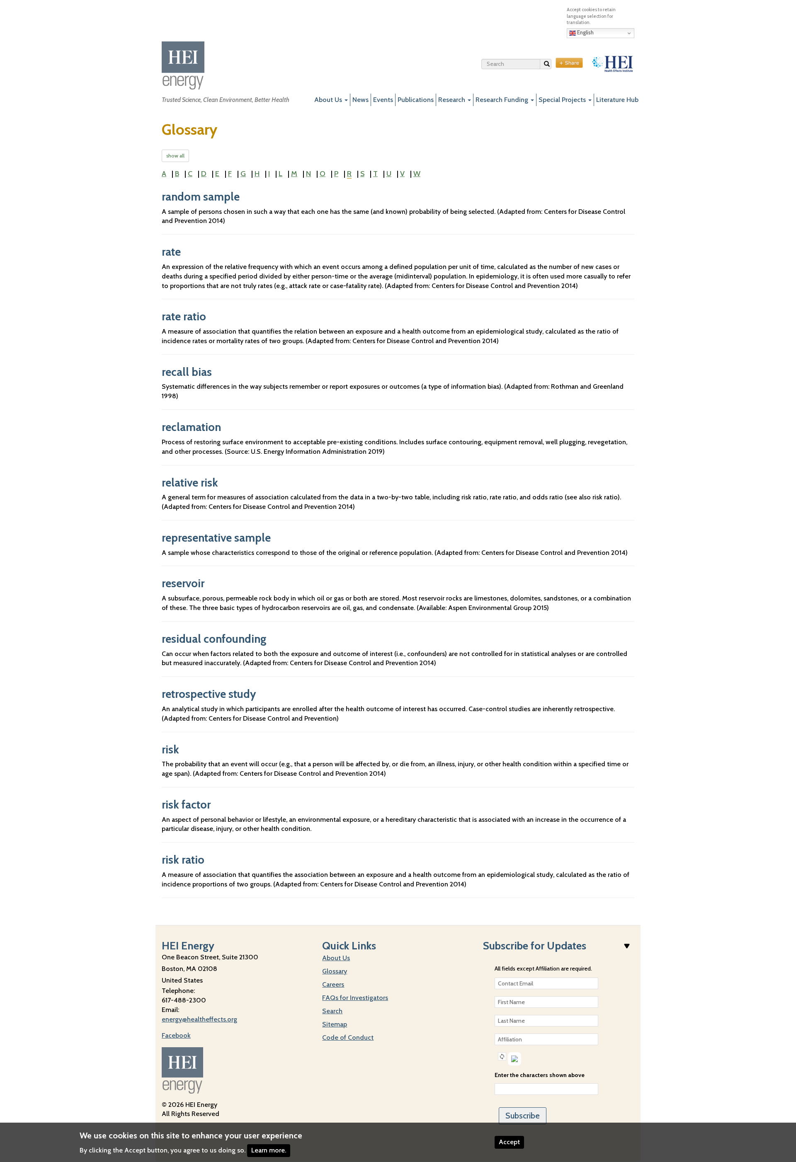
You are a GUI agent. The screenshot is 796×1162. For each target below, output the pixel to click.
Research (452, 100)
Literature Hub (617, 100)
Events (383, 100)
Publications (416, 100)
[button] (502, 1056)
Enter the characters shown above (540, 1075)
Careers (333, 984)
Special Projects (563, 100)
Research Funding (503, 100)
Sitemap (334, 1024)
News (360, 100)
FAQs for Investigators (355, 998)
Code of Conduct (348, 1037)
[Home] (183, 65)
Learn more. (268, 1150)
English (585, 32)
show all (175, 156)
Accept (509, 1142)
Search (332, 1011)
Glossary (334, 971)
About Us (329, 100)
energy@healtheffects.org (199, 1019)
